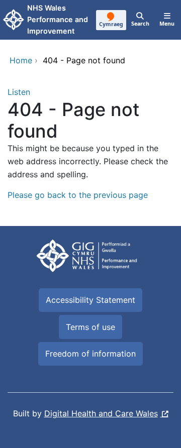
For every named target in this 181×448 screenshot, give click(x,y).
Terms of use (90, 327)
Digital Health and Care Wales (101, 413)
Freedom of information (90, 354)
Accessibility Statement (90, 300)
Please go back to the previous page (78, 195)
